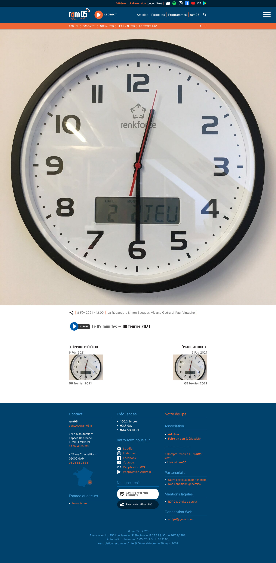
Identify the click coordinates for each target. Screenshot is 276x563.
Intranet (176, 462)
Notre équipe (175, 414)
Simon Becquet (138, 312)
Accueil (74, 26)
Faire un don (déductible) (139, 504)
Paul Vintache (185, 312)
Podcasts (89, 26)
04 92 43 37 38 (79, 446)
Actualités (107, 26)
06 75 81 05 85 (78, 462)
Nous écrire (79, 503)
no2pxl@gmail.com (180, 519)
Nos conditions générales (184, 484)
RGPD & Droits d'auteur (182, 501)
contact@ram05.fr (80, 425)
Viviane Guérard (162, 312)
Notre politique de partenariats (187, 480)
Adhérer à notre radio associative (137, 493)
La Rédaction (117, 312)
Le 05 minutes (126, 26)
